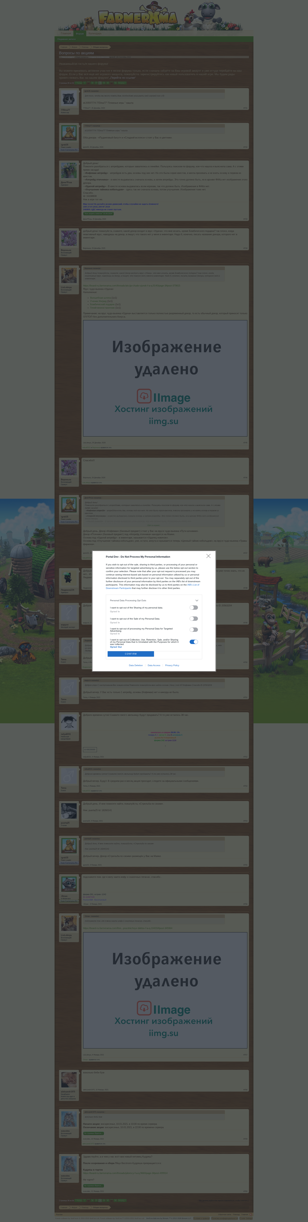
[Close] (209, 557)
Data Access (154, 665)
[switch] (194, 607)
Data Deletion (136, 665)
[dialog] (154, 611)
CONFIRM (131, 654)
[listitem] (154, 600)
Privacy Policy (172, 665)
